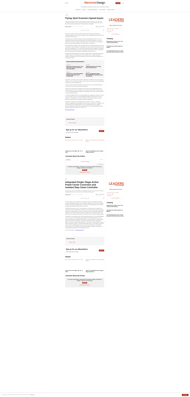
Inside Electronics (111, 9)
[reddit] (86, 30)
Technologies (78, 9)
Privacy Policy (32, 394)
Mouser (108, 31)
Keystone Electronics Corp (112, 28)
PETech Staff (67, 194)
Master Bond (109, 30)
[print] (103, 30)
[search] (68, 3)
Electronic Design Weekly (92, 9)
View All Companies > (115, 34)
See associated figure (69, 109)
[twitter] (84, 30)
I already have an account (85, 172)
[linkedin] (82, 30)
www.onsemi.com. (80, 232)
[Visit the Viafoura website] (101, 164)
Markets (84, 9)
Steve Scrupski (68, 26)
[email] (88, 30)
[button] (66, 3)
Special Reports (102, 9)
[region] (84, 161)
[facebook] (81, 30)
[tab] (68, 159)
